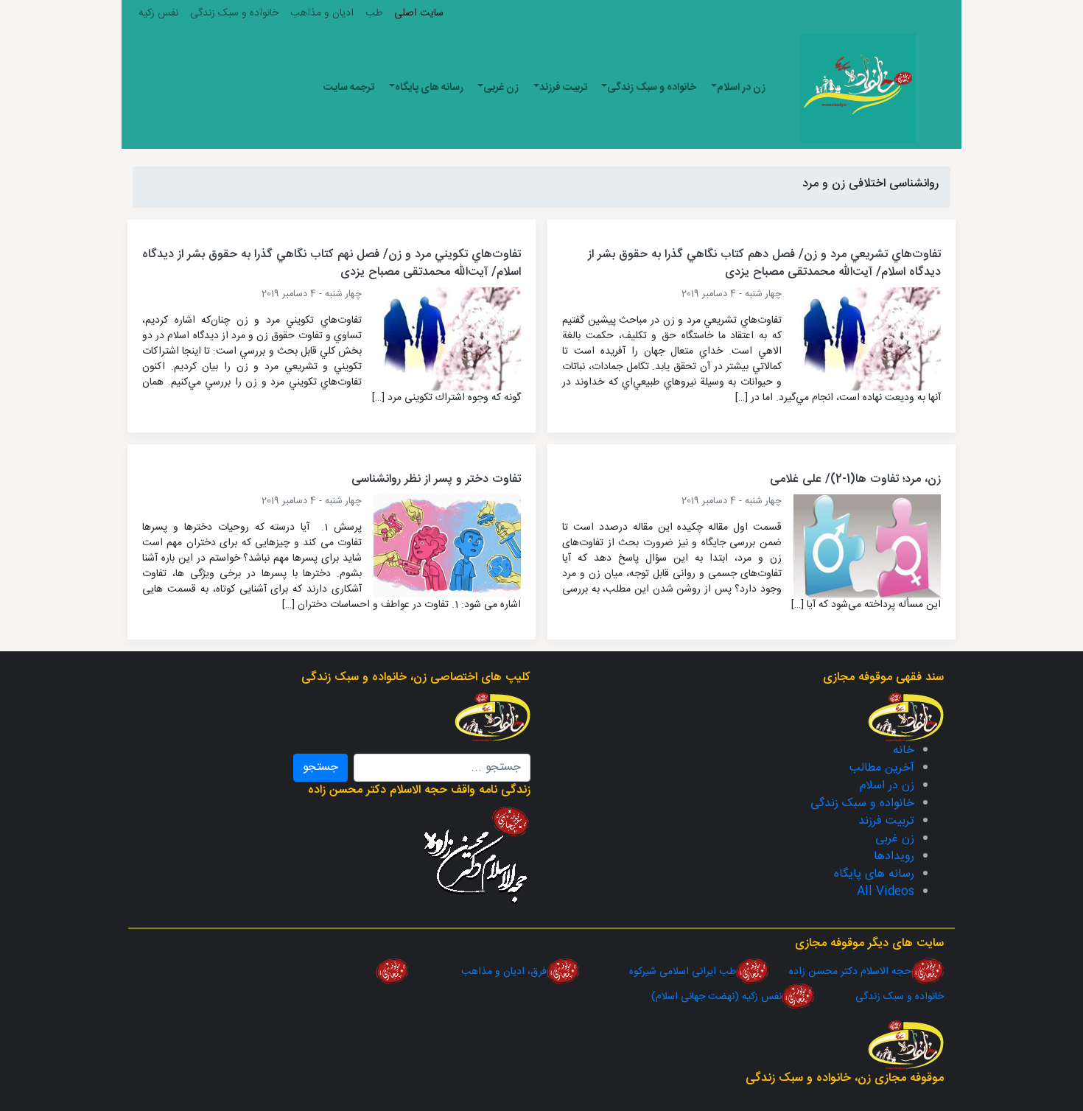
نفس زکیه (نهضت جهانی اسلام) (716, 997)
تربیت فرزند (563, 88)
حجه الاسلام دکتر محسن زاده (839, 972)
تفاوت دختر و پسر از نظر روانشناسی (436, 479)
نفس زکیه (158, 13)
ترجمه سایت (348, 88)
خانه (903, 750)
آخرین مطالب (881, 768)
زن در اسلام (741, 88)
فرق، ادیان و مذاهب (479, 972)
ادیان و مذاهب (322, 13)
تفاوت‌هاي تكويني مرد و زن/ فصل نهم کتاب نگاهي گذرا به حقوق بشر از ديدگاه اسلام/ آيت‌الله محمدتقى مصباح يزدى (331, 263)
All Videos (885, 892)
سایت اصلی (419, 13)
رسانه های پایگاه (429, 88)
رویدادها (894, 856)
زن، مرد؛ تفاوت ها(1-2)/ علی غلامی (855, 479)
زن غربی (501, 88)
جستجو (320, 767)
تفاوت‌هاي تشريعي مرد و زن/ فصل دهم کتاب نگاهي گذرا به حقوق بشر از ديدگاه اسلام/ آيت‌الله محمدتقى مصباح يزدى (764, 263)
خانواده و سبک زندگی (234, 13)
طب (373, 13)
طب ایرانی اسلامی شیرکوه (657, 972)
